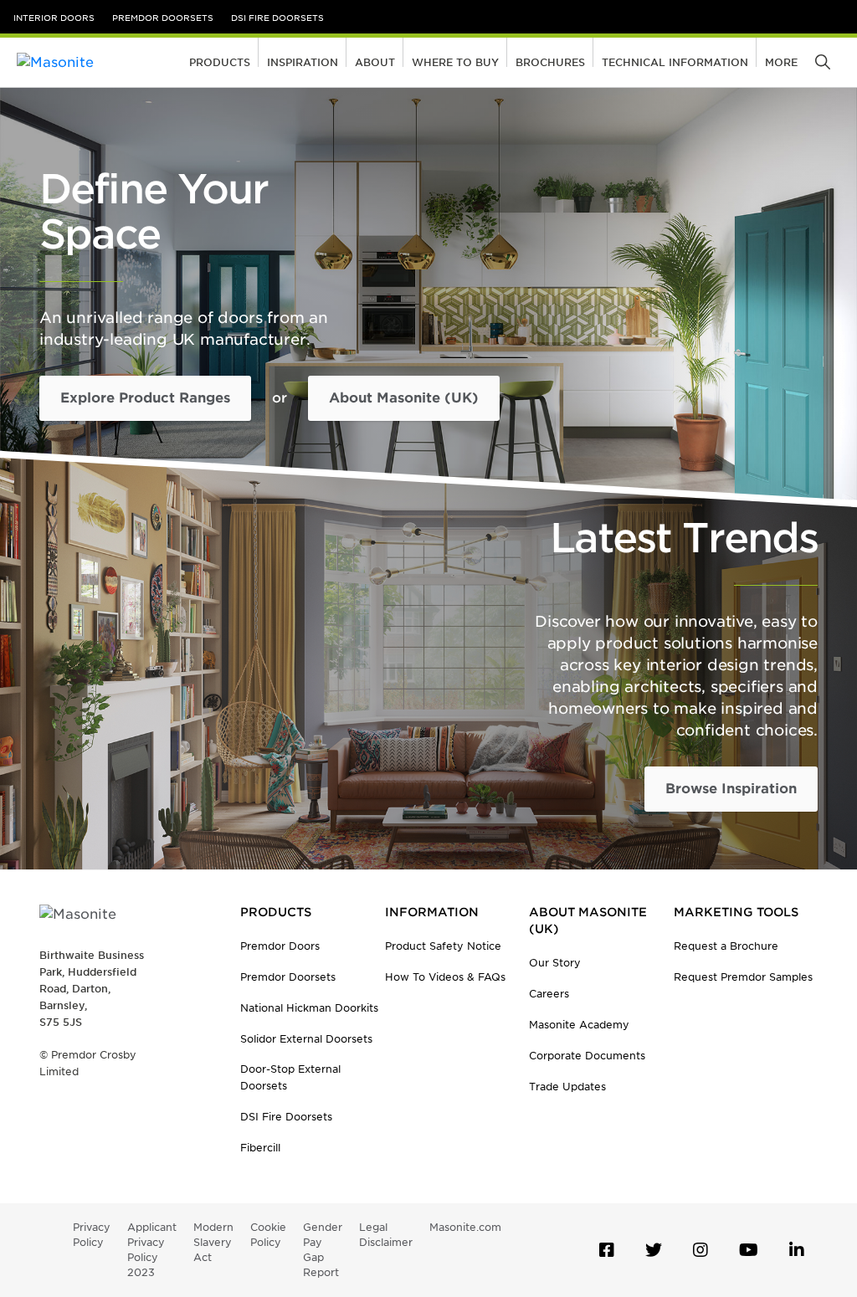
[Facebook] (607, 1250)
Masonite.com (465, 1227)
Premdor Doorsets (162, 18)
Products (219, 62)
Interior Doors (54, 18)
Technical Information (675, 62)
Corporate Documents (587, 1055)
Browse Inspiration (731, 789)
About (375, 62)
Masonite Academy (579, 1024)
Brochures (550, 62)
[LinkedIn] (797, 1250)
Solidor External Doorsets (306, 1039)
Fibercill (260, 1147)
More (781, 62)
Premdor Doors (280, 946)
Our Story (555, 962)
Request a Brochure (726, 946)
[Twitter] (653, 1250)
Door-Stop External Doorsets (290, 1077)
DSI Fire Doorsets (277, 18)
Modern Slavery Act (213, 1242)
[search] (823, 62)
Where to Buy (455, 62)
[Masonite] (92, 62)
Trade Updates (567, 1086)
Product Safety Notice (443, 946)
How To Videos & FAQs (445, 977)
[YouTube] (749, 1250)
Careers (549, 993)
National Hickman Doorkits (309, 1008)
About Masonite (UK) (404, 398)
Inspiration (302, 62)
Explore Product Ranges (145, 398)
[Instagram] (700, 1250)
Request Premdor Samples (743, 977)
